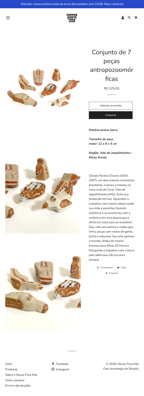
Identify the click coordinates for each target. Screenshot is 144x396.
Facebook (61, 364)
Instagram (62, 369)
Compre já (110, 115)
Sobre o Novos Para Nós (21, 375)
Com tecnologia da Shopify (121, 369)
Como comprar (15, 380)
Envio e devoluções (18, 386)
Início (8, 364)
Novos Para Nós (128, 364)
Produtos (11, 369)
